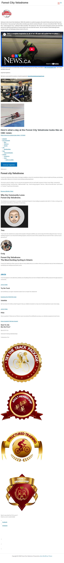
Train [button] (3, 151)
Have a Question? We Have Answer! (9, 321)
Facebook (4, 522)
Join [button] (3, 147)
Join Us (3, 274)
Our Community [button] (6, 140)
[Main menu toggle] (60, 2)
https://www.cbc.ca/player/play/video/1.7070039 (13, 135)
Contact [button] (4, 154)
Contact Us (6, 156)
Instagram (4, 525)
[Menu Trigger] (59, 3)
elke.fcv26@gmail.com (50, 67)
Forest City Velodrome (15, 2)
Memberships (7, 149)
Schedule (4, 138)
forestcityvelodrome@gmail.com (36, 76)
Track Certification (8, 152)
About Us (6, 144)
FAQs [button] (5, 158)
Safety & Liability (10, 159)
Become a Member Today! (7, 191)
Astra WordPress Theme (46, 556)
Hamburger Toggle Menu (9, 164)
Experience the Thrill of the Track (8, 297)
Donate (5, 145)
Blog (5, 142)
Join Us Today (4, 284)
